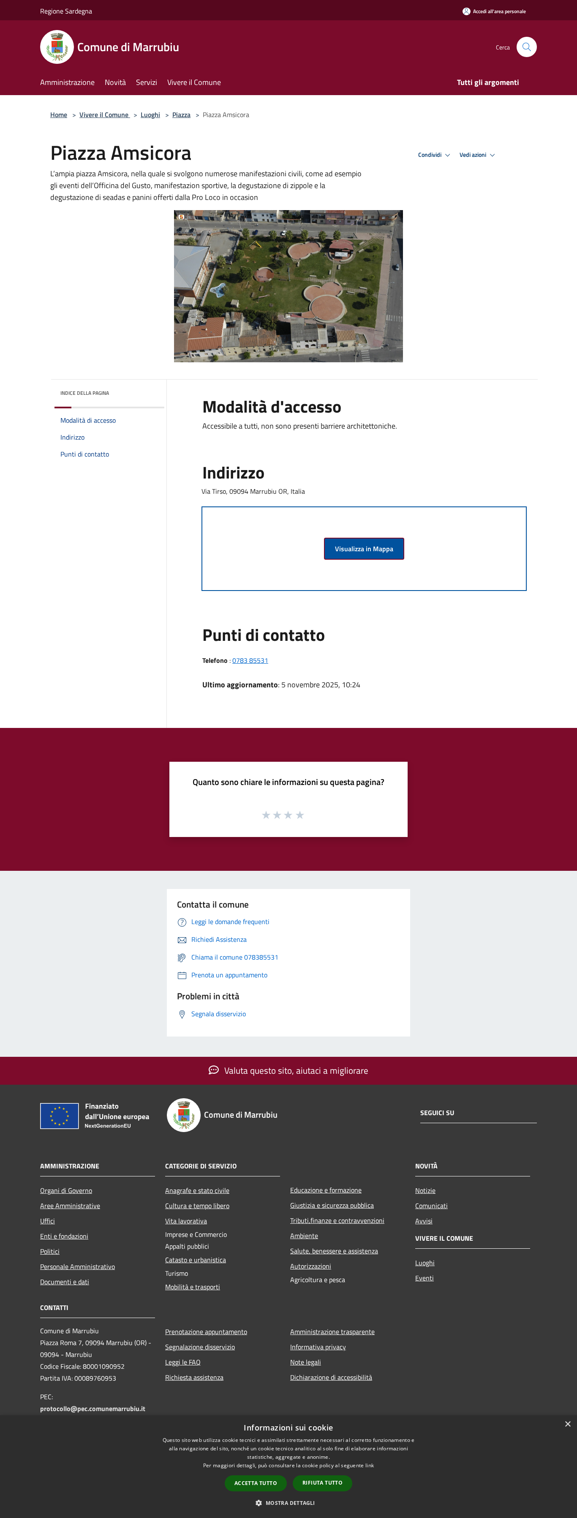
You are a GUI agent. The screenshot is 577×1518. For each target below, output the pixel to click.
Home (58, 114)
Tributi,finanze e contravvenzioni (337, 1220)
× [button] (567, 1424)
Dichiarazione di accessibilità (331, 1377)
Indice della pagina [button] (84, 393)
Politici (50, 1251)
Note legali (305, 1362)
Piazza (181, 114)
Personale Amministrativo (77, 1266)
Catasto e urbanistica (195, 1260)
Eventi (424, 1278)
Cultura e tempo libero (197, 1206)
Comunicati (431, 1206)
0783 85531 (250, 660)
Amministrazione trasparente (332, 1332)
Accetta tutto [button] (255, 1483)
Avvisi (424, 1221)
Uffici (47, 1221)
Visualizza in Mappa (364, 549)
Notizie (425, 1190)
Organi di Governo (66, 1190)
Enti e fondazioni (64, 1236)
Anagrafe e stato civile (197, 1190)
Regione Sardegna (66, 11)
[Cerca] (527, 47)
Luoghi (150, 114)
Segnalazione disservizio (200, 1347)
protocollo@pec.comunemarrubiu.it (92, 1408)
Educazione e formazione (326, 1190)
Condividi (430, 154)
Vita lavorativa (186, 1221)
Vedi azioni (473, 154)
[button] (288, 1503)
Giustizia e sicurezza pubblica (332, 1205)
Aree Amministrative (70, 1206)
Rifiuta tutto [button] (322, 1482)
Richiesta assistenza (194, 1377)
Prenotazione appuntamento (206, 1332)
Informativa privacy (318, 1347)
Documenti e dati (64, 1282)
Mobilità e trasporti (192, 1287)
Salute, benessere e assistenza (334, 1251)
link (369, 1465)
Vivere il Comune (104, 114)
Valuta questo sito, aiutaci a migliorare (295, 1070)
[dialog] (288, 1466)
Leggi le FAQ (183, 1362)
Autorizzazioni (310, 1266)
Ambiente (304, 1236)
